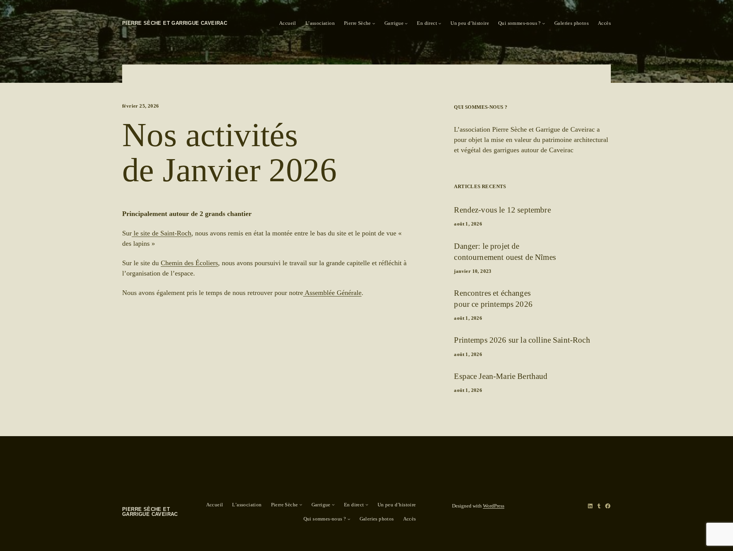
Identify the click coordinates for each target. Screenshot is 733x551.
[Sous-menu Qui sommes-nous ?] (543, 23)
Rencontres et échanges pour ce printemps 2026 (493, 298)
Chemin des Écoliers (189, 263)
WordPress (493, 506)
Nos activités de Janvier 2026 (229, 153)
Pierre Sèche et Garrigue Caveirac (174, 23)
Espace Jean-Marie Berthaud (500, 376)
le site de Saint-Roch (161, 233)
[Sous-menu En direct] (439, 23)
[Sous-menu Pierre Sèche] (373, 23)
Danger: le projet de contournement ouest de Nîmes (504, 251)
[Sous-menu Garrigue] (406, 23)
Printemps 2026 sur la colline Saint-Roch (522, 339)
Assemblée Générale (332, 292)
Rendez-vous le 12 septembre (502, 209)
